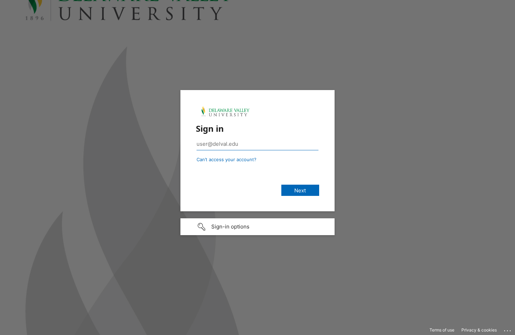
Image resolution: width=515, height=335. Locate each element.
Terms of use (442, 330)
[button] (257, 226)
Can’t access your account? (226, 159)
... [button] (508, 329)
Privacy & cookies (479, 330)
